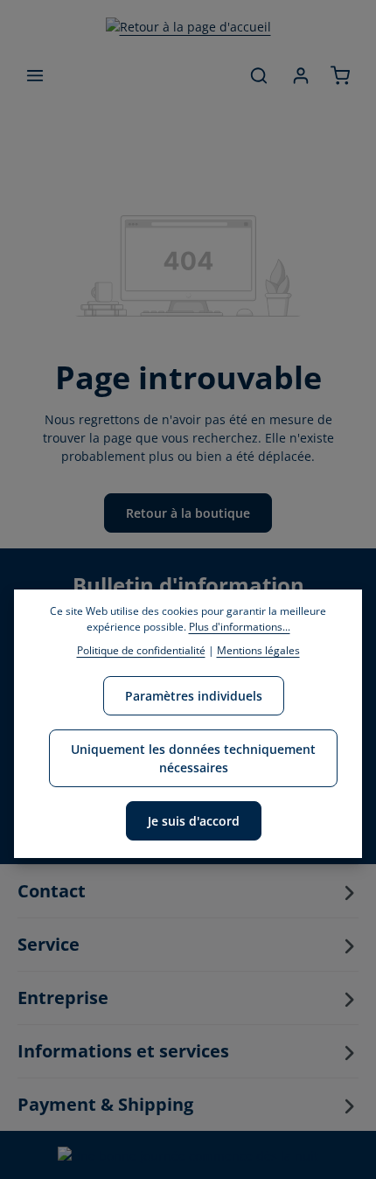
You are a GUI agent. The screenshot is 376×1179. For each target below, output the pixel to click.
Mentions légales (258, 650)
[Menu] (34, 75)
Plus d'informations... (239, 626)
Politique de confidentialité (141, 650)
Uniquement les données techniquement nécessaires (193, 758)
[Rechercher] (258, 75)
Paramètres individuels (193, 695)
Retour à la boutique (188, 513)
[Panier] (340, 75)
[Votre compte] (300, 75)
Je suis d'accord (194, 821)
